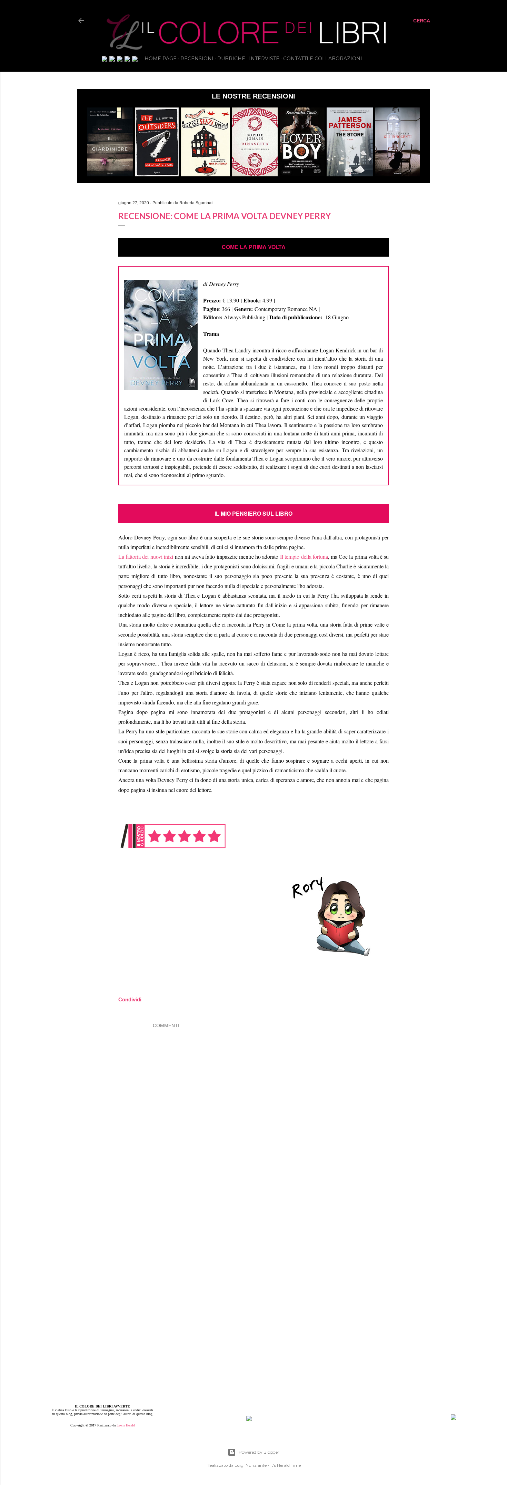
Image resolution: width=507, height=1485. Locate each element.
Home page (161, 58)
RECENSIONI (196, 58)
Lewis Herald (126, 1425)
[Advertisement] (288, 1254)
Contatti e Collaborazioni (322, 58)
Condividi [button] (40, 193)
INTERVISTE (264, 58)
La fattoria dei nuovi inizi (145, 556)
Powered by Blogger (259, 1452)
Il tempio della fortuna (304, 556)
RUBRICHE (231, 58)
